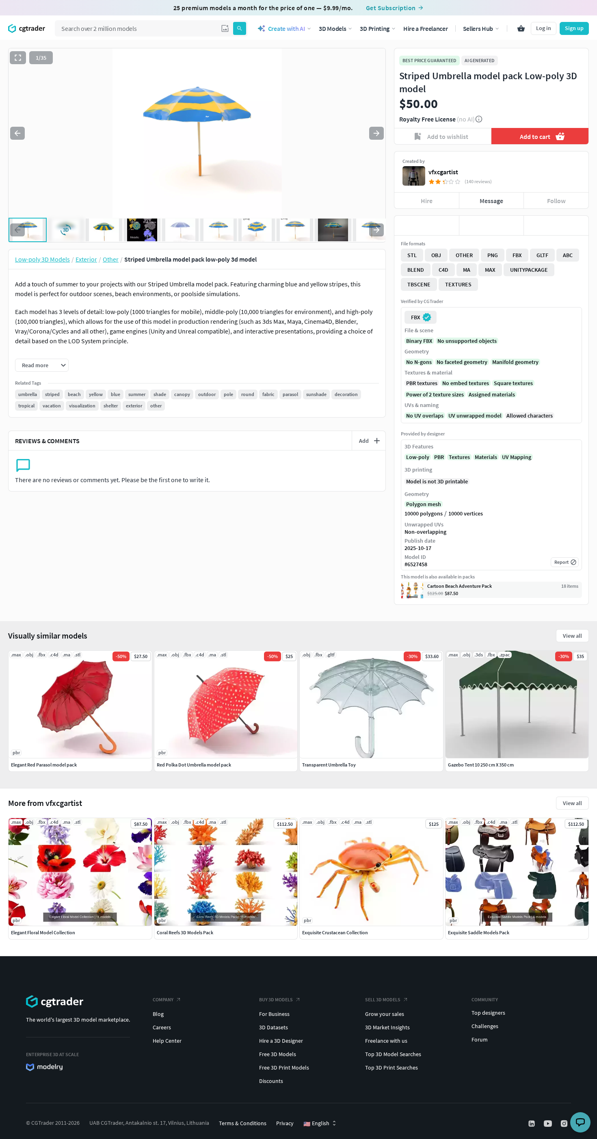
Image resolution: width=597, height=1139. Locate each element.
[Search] (239, 28)
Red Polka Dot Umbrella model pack (194, 765)
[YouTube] (549, 1123)
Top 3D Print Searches (391, 1067)
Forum (480, 1039)
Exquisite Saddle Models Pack (478, 932)
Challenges (485, 1026)
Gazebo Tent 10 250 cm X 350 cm (481, 765)
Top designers (488, 1012)
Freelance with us (386, 1040)
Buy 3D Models (276, 999)
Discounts (271, 1081)
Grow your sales (384, 1014)
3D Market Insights (387, 1027)
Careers (162, 1027)
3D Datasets (273, 1027)
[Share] (556, 225)
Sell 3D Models (382, 999)
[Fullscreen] (18, 57)
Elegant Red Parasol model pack (44, 765)
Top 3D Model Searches (393, 1054)
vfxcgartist (443, 172)
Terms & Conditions (242, 1123)
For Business (274, 1014)
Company (163, 999)
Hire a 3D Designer (281, 1040)
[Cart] (521, 28)
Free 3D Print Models (284, 1067)
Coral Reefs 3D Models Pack (185, 932)
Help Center (167, 1040)
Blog (158, 1014)
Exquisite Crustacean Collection (335, 932)
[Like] (426, 225)
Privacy (285, 1123)
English (316, 1124)
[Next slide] (376, 133)
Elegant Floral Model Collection (43, 932)
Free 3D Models (277, 1054)
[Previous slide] (17, 133)
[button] (224, 28)
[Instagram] (565, 1123)
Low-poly (417, 457)
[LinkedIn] (532, 1123)
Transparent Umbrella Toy (329, 765)
